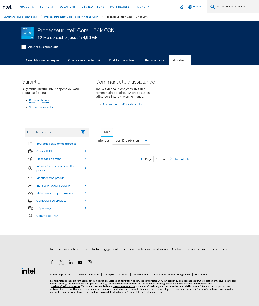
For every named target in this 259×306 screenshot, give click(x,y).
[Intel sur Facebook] (52, 262)
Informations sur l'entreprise (69, 249)
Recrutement (219, 249)
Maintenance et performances (56, 193)
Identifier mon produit (50, 178)
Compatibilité (45, 151)
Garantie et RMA (47, 216)
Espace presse (196, 249)
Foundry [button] (142, 6)
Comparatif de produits (51, 200)
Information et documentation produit (55, 168)
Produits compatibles (121, 60)
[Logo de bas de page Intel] (29, 270)
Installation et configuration (53, 185)
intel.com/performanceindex (65, 286)
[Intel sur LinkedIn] (70, 262)
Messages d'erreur (48, 159)
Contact (177, 249)
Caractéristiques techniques (42, 60)
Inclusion (128, 249)
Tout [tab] (107, 132)
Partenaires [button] (119, 6)
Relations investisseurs (152, 249)
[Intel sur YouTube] (80, 262)
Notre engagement (105, 249)
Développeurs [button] (93, 6)
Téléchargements (153, 60)
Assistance (179, 60)
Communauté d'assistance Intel (124, 104)
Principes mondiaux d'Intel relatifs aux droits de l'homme (119, 289)
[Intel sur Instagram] (89, 262)
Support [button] (46, 6)
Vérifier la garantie (41, 107)
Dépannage (44, 208)
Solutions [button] (68, 6)
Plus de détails (39, 100)
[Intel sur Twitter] (61, 262)
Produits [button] (26, 6)
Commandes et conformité (84, 60)
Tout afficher (183, 159)
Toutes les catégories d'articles (56, 143)
